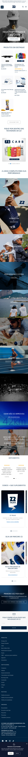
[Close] (26, 743)
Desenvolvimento (5, 672)
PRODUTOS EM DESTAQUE (14, 47)
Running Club (4, 677)
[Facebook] (2, 740)
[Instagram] (9, 740)
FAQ (2, 687)
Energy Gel (4, 641)
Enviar (14, 627)
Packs (2, 653)
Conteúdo (3, 680)
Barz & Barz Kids (5, 648)
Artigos (3, 684)
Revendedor (4, 708)
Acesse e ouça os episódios (13, 521)
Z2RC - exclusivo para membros (9, 655)
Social (2, 682)
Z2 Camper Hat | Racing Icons (7, 90)
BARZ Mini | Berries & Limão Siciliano (6, 113)
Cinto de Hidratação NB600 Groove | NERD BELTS (6, 66)
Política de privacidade (7, 697)
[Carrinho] (25, 6)
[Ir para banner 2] (10, 163)
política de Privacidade (18, 749)
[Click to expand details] (2, 7)
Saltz (2, 645)
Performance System (6, 650)
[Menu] (2, 7)
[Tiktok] (13, 740)
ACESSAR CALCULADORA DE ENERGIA (14, 446)
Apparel (3, 657)
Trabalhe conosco (5, 717)
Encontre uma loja (5, 710)
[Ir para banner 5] (14, 163)
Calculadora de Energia (7, 675)
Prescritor (3, 712)
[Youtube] (6, 740)
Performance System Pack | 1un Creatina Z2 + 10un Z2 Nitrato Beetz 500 (20, 91)
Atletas (3, 670)
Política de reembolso (6, 700)
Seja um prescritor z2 (12, 574)
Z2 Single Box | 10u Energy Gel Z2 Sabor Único (20, 66)
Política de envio (5, 695)
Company (3, 668)
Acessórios (4, 660)
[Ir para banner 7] (17, 163)
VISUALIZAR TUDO (14, 122)
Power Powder (5, 643)
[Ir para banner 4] (13, 163)
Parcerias (3, 715)
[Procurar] (22, 6)
